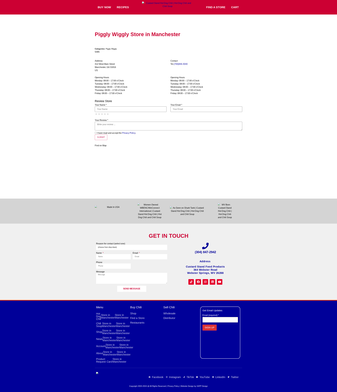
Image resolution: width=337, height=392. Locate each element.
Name (99, 253)
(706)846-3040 (181, 64)
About (112, 353)
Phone (99, 262)
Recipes (123, 7)
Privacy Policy (128, 133)
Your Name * (101, 105)
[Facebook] (198, 282)
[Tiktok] (191, 282)
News (112, 339)
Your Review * (101, 120)
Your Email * (176, 105)
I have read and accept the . (116, 133)
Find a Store (215, 7)
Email (136, 253)
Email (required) (210, 315)
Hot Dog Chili (112, 316)
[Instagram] (205, 282)
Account (112, 346)
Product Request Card (111, 360)
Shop (112, 332)
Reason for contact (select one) (110, 244)
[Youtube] (219, 282)
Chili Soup (112, 325)
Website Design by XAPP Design (194, 386)
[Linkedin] (212, 282)
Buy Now (104, 7)
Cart (235, 7)
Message (100, 272)
